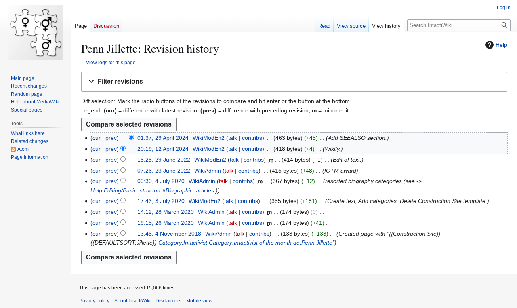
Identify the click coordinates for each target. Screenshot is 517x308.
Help (501, 45)
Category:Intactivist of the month (250, 242)
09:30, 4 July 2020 (161, 181)
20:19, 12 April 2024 (163, 149)
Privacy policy (94, 301)
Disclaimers (168, 301)
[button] (294, 82)
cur (96, 149)
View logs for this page (111, 62)
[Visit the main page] (35, 32)
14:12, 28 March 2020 (165, 212)
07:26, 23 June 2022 (163, 170)
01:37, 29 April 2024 (163, 138)
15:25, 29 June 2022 (163, 159)
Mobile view (199, 301)
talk (232, 138)
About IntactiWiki (132, 301)
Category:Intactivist (182, 242)
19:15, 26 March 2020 (165, 222)
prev (111, 138)
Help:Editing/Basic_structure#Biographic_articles (152, 190)
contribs (252, 138)
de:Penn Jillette (312, 242)
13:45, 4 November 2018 (169, 233)
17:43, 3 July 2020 (161, 201)
